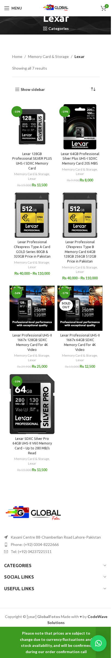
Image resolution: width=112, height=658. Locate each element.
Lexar (32, 179)
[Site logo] (56, 7)
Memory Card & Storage (48, 56)
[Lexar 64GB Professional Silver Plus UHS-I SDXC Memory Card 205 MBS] (79, 126)
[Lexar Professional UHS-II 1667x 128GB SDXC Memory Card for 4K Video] (32, 308)
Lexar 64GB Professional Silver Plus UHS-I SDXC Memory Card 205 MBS (80, 158)
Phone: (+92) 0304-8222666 (35, 544)
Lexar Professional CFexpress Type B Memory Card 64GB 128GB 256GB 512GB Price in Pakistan (80, 251)
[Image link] (34, 513)
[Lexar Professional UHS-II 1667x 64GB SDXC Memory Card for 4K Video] (79, 308)
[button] (98, 643)
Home (17, 56)
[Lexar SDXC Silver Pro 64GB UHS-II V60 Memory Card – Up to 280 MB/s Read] (32, 404)
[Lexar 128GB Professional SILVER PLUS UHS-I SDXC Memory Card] (32, 126)
